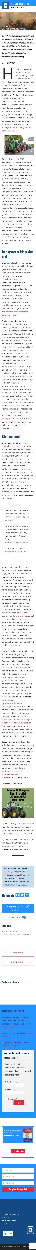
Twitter (5, 1233)
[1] (29, 35)
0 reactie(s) (15, 917)
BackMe (7, 872)
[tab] (17, 1053)
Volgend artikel (16, 962)
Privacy (18, 1246)
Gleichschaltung (11, 931)
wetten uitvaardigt (19, 723)
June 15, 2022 (22, 552)
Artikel (23, 29)
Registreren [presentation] (10, 1058)
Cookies (24, 1246)
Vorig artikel (18, 953)
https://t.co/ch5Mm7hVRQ (16, 542)
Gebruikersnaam (11, 1082)
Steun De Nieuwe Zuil (11, 1215)
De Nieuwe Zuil (11, 1246)
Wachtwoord (10, 1089)
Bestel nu (18, 1151)
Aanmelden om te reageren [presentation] (17, 1053)
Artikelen (5, 1218)
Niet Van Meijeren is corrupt (17, 935)
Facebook (10, 1233)
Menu (30, 4)
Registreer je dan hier (11, 1046)
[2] (9, 485)
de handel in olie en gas (17, 616)
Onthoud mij (12, 1099)
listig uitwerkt (14, 645)
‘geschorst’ (14, 367)
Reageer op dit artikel (15, 908)
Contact (5, 1223)
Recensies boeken (9, 1220)
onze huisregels (9, 1027)
